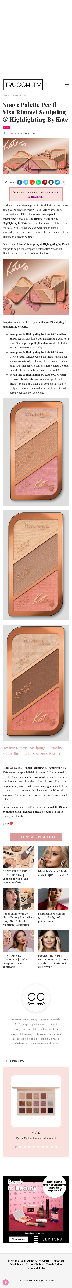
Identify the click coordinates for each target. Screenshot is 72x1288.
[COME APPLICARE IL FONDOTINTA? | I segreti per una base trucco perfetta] (18, 857)
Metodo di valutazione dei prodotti (28, 1261)
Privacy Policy (34, 1264)
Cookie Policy (54, 1264)
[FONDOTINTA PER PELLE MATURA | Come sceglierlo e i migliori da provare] (53, 941)
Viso (6, 128)
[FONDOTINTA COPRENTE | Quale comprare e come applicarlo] (18, 941)
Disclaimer (16, 1264)
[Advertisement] (36, 38)
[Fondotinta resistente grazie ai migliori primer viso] (53, 899)
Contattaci (58, 1261)
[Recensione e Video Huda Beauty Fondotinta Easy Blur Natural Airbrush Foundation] (18, 899)
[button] (16, 1147)
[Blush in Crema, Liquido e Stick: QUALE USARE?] (53, 857)
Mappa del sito (36, 1268)
